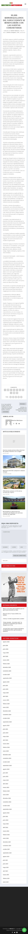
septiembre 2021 (7, 853)
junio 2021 (5, 863)
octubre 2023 (6, 762)
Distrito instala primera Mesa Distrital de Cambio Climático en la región (14, 450)
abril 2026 (5, 656)
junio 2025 (5, 689)
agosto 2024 (6, 725)
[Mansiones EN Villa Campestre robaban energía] (14, 461)
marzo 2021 (6, 874)
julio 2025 (5, 685)
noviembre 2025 (7, 671)
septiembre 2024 (7, 722)
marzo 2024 (6, 743)
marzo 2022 (6, 831)
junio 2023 (5, 776)
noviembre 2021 (7, 845)
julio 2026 (5, 645)
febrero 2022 (6, 834)
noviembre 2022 (7, 802)
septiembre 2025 (7, 678)
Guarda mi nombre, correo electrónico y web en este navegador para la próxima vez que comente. (13, 551)
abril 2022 (5, 827)
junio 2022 (5, 820)
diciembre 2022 (7, 798)
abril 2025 (5, 696)
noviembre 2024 (7, 714)
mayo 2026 (6, 652)
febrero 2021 (6, 878)
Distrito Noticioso (15, 30)
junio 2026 (5, 649)
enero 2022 (6, 838)
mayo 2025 (6, 692)
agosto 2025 (6, 682)
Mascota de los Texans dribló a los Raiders (12, 614)
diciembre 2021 (7, 842)
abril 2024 (5, 740)
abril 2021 (5, 871)
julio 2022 (5, 816)
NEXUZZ (12, 928)
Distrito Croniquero (11, 32)
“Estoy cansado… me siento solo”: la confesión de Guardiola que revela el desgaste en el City (12, 624)
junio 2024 (5, 732)
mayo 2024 (6, 736)
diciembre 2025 (7, 667)
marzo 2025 (6, 700)
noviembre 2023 (7, 758)
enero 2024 (6, 751)
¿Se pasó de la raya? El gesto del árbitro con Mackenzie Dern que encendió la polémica (13, 630)
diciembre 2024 (7, 711)
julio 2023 (5, 773)
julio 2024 (5, 729)
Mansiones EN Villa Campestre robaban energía (14, 471)
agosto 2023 (6, 769)
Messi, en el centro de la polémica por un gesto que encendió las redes (13, 609)
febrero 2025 (6, 703)
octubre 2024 (6, 718)
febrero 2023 (6, 791)
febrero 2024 (6, 747)
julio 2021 (5, 860)
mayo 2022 (6, 823)
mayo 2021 (6, 867)
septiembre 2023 (7, 765)
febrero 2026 (6, 663)
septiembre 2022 (7, 809)
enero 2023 (6, 794)
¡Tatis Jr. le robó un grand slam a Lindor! (13, 618)
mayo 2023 (6, 780)
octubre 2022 (6, 805)
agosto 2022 (6, 813)
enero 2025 (6, 707)
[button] (24, 930)
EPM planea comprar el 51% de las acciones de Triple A (12, 491)
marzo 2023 (6, 787)
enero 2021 (6, 882)
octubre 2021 (6, 849)
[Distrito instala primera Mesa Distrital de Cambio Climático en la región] (14, 441)
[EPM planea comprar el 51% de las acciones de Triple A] (14, 482)
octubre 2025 (6, 674)
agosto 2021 (6, 856)
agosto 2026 (6, 641)
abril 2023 (5, 783)
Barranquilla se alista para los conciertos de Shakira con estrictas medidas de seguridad (13, 513)
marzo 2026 (6, 660)
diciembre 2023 (7, 754)
